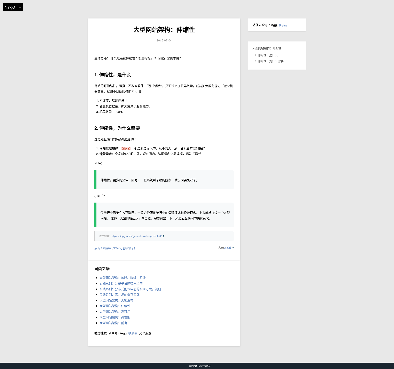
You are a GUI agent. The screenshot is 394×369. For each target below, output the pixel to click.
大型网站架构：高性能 (115, 317)
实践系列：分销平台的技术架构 (121, 283)
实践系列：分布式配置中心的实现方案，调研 (130, 289)
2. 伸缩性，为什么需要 (269, 61)
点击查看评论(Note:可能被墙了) (114, 248)
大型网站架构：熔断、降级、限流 (123, 277)
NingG (10, 7)
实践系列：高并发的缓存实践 (120, 294)
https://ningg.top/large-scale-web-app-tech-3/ (136, 236)
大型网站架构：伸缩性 (164, 29)
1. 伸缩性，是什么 (266, 55)
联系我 (227, 247)
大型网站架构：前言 (113, 323)
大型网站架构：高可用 (115, 311)
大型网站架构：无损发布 (116, 300)
